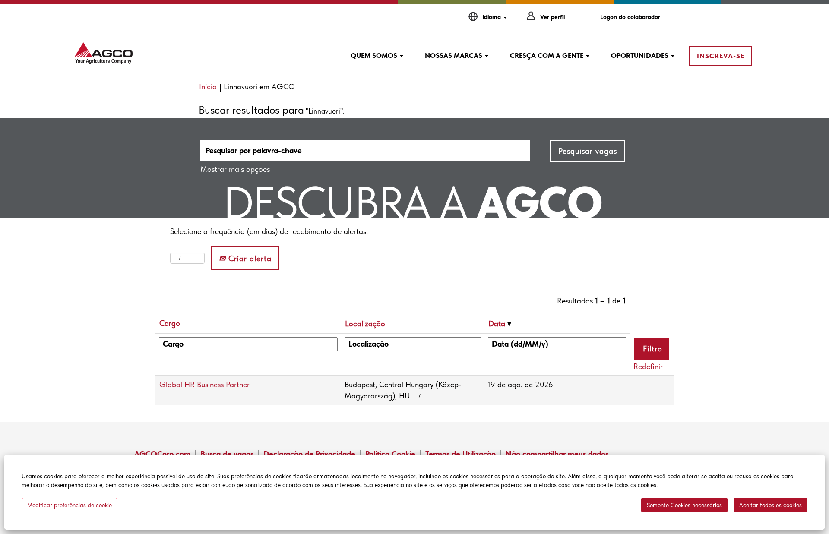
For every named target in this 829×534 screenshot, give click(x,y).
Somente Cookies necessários (684, 505)
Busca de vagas (226, 453)
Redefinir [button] (648, 366)
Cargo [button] (169, 323)
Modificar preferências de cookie (69, 505)
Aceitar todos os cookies (770, 505)
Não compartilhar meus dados (557, 453)
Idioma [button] (492, 16)
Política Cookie (390, 453)
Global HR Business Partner (204, 384)
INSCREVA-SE (720, 56)
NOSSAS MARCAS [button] (454, 55)
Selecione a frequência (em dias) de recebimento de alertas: (269, 231)
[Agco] (103, 53)
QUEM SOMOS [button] (375, 55)
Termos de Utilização (460, 453)
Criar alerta (249, 258)
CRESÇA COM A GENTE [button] (547, 55)
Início (208, 86)
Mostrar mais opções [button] (235, 169)
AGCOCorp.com (162, 453)
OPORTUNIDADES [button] (640, 55)
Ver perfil (552, 16)
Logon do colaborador (630, 16)
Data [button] (497, 323)
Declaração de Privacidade (309, 453)
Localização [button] (365, 323)
